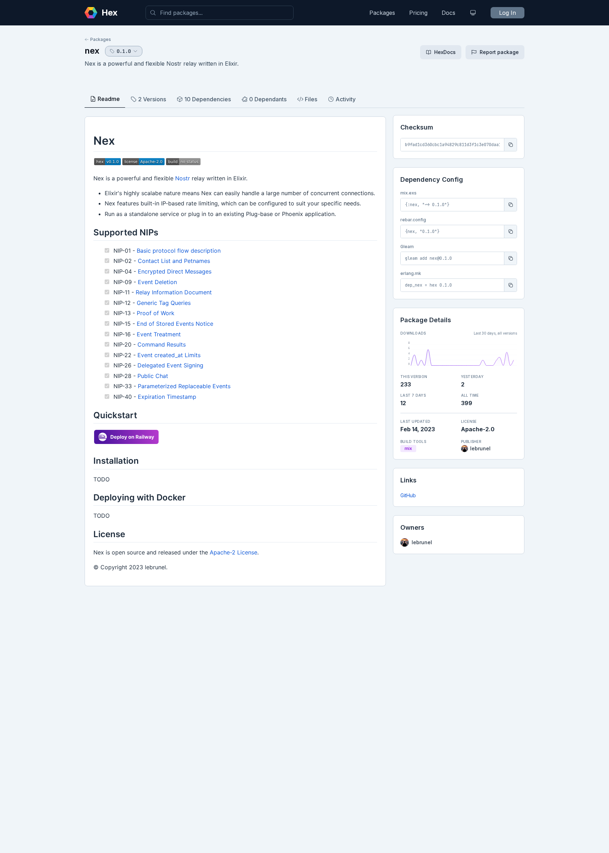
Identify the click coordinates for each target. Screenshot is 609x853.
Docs (448, 12)
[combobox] (220, 13)
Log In (507, 12)
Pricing (418, 12)
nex (92, 51)
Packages (382, 12)
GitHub (408, 495)
